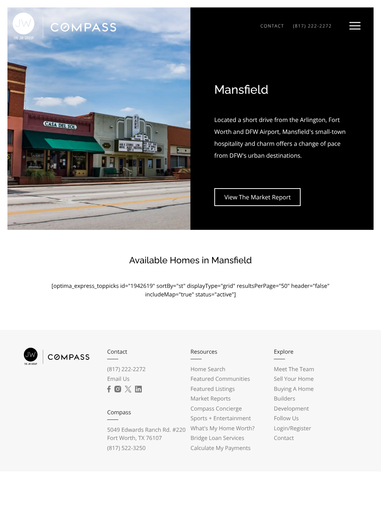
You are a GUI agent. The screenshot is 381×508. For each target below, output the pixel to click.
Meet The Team (294, 369)
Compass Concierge (216, 408)
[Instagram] (117, 389)
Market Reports (210, 398)
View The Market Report (257, 197)
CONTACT (272, 26)
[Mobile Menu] (355, 26)
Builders (284, 398)
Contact (284, 438)
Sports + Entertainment (220, 418)
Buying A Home (294, 389)
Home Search (207, 369)
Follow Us (286, 418)
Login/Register (292, 428)
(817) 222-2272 (312, 26)
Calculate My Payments (220, 448)
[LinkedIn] (138, 389)
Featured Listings (212, 389)
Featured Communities (220, 379)
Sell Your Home (294, 379)
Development (291, 408)
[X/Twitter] (128, 389)
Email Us (118, 379)
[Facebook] (109, 389)
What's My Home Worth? (222, 428)
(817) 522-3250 (126, 448)
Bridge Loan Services (217, 438)
